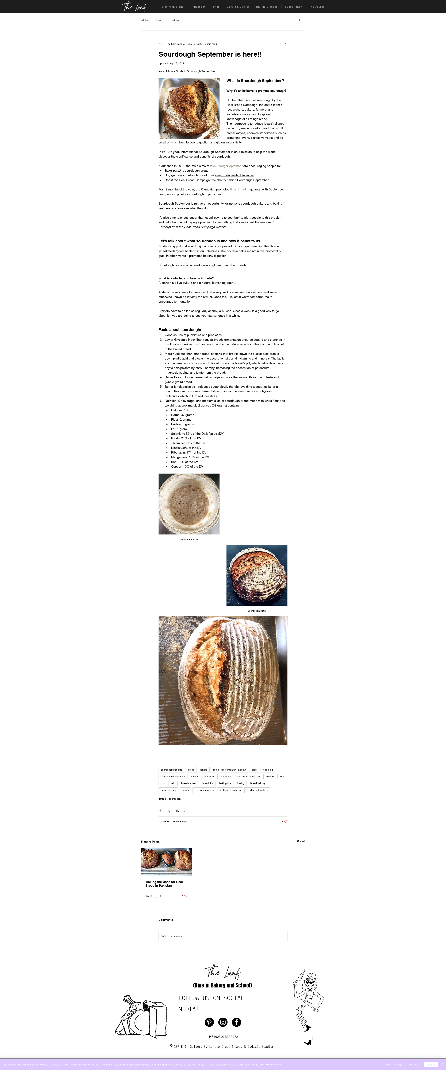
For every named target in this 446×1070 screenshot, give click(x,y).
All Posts (145, 20)
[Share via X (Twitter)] (168, 811)
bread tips (207, 783)
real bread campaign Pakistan (229, 769)
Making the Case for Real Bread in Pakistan (164, 883)
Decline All (413, 1064)
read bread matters (257, 790)
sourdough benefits (171, 769)
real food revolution (230, 790)
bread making (168, 790)
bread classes (189, 783)
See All (301, 841)
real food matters (204, 790)
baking (240, 783)
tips (163, 783)
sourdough (174, 20)
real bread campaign (248, 776)
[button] (300, 20)
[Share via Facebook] (160, 811)
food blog (268, 769)
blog (254, 769)
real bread (225, 776)
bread (191, 769)
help (173, 783)
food (282, 776)
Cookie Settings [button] (393, 1064)
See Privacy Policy (271, 1064)
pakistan (209, 776)
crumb (185, 790)
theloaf (195, 776)
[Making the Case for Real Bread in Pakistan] (166, 862)
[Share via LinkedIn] (177, 811)
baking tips (225, 783)
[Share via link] (185, 811)
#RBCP (270, 776)
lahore (203, 769)
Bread (159, 20)
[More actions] (285, 44)
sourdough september (173, 776)
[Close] (442, 1064)
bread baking (257, 783)
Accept (431, 1064)
